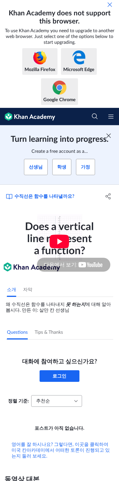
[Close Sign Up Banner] (108, 135)
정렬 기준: (18, 401)
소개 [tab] (11, 289)
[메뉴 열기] (110, 116)
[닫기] (109, 4)
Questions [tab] (17, 332)
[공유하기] (108, 196)
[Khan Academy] (27, 116)
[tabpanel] (59, 305)
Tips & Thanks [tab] (49, 332)
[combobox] (56, 401)
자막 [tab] (27, 289)
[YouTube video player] (59, 241)
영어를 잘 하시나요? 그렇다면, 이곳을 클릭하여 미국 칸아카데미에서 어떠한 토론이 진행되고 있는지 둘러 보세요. (61, 450)
